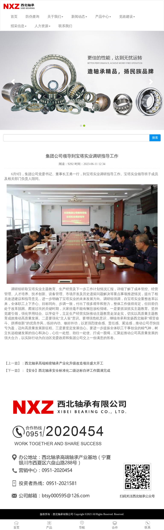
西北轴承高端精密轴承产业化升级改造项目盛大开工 (64, 363)
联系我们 (65, 26)
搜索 (155, 137)
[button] (12, 80)
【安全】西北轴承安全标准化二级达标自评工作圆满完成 (67, 370)
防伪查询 (32, 16)
